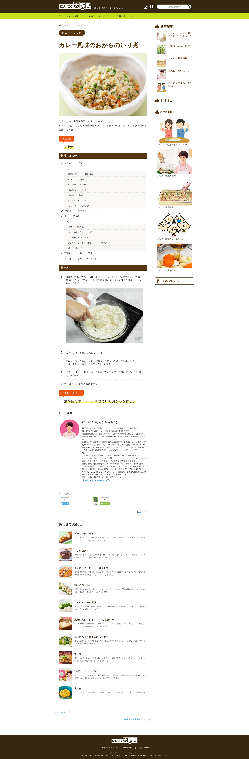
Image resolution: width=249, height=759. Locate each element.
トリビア (102, 16)
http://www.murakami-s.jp (94, 480)
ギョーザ (65, 712)
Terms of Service (154, 755)
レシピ (91, 16)
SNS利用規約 (128, 748)
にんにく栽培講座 (118, 16)
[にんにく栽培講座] (174, 180)
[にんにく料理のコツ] (174, 148)
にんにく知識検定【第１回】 (170, 239)
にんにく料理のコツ (75, 16)
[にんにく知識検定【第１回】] (174, 211)
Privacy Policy (135, 755)
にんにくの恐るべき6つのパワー (172, 144)
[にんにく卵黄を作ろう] (174, 243)
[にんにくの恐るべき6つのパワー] (174, 117)
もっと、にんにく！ (139, 16)
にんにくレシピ (72, 32)
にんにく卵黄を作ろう (167, 270)
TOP (60, 16)
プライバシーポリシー (108, 748)
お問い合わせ (144, 748)
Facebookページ (170, 281)
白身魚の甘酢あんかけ (134, 719)
